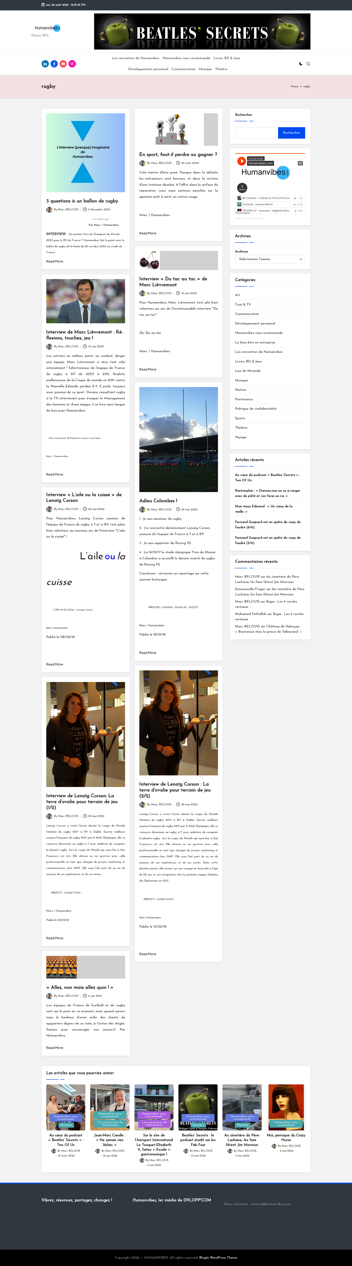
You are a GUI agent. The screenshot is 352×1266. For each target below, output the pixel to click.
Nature (240, 390)
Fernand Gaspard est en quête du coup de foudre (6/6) (268, 524)
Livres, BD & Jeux (248, 361)
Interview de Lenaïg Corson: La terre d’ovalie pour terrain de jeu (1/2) (82, 802)
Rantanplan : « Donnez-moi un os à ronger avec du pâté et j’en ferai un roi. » (267, 493)
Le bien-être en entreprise (255, 342)
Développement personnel (255, 323)
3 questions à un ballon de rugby (82, 201)
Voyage (240, 437)
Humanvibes (241, 218)
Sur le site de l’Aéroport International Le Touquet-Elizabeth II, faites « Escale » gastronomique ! (154, 1145)
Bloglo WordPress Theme (218, 1257)
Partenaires (244, 399)
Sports (240, 418)
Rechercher (243, 115)
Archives (241, 251)
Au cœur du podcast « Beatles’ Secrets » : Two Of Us (267, 477)
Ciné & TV (243, 304)
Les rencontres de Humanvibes (259, 352)
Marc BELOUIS (247, 576)
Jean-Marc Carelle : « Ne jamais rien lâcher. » (109, 1140)
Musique (241, 380)
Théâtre (241, 427)
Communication (247, 314)
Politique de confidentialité (256, 409)
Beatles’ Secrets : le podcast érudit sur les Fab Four (198, 1140)
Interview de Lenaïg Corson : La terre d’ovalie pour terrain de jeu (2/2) (175, 790)
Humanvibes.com (257, 218)
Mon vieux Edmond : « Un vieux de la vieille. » (264, 509)
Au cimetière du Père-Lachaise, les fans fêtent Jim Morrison (242, 1140)
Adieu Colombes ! (158, 501)
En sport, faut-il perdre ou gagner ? (178, 154)
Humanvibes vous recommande (259, 333)
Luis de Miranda (248, 371)
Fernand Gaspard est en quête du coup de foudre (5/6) (268, 540)
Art (237, 295)
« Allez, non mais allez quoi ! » (79, 987)
